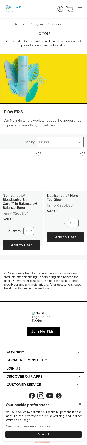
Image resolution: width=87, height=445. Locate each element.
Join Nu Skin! (43, 331)
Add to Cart (21, 245)
